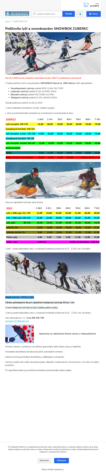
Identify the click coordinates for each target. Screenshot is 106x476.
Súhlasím (61, 460)
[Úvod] (17, 13)
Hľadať (68, 13)
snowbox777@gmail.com (17, 321)
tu (63, 469)
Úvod (7, 21)
